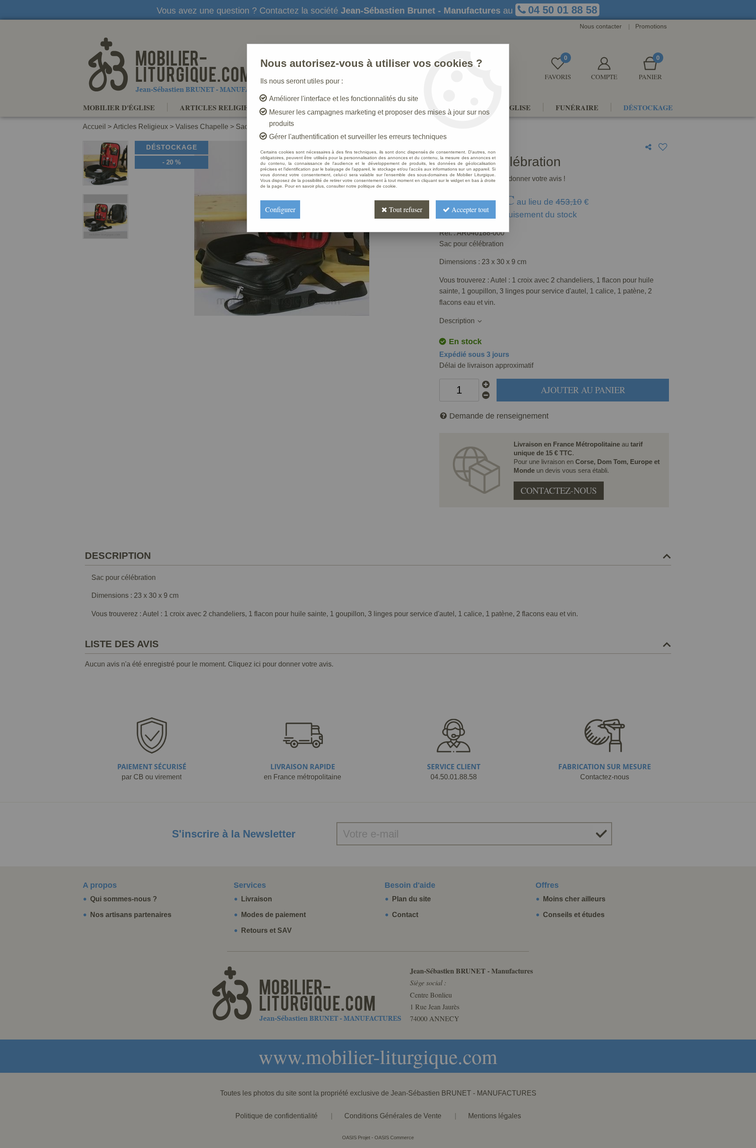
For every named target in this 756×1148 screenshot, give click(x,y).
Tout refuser (404, 209)
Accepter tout (469, 209)
